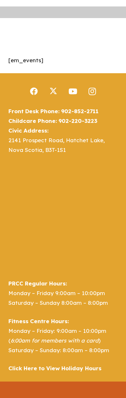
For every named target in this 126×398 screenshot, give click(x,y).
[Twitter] (53, 91)
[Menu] (84, 28)
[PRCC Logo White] (51, 28)
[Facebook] (34, 91)
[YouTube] (72, 91)
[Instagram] (92, 91)
